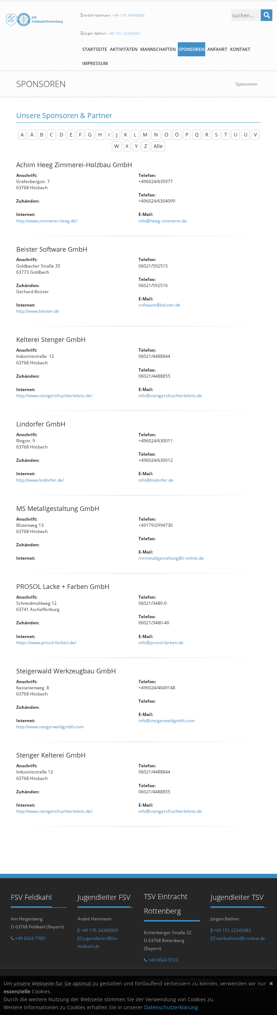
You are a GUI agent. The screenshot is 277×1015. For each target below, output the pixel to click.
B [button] (41, 134)
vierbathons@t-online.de (240, 938)
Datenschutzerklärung (171, 1007)
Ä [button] (32, 134)
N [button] (156, 134)
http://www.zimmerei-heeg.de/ (46, 221)
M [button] (145, 134)
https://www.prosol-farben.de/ (46, 642)
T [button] (225, 134)
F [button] (80, 134)
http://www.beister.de (37, 311)
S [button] (216, 134)
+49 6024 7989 (29, 938)
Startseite (94, 49)
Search (266, 15)
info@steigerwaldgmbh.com (166, 720)
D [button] (61, 134)
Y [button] (136, 146)
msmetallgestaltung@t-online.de (171, 558)
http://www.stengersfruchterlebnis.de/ (54, 395)
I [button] (109, 134)
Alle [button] (158, 146)
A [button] (22, 134)
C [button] (51, 134)
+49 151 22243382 (124, 33)
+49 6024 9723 (162, 960)
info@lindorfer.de (155, 480)
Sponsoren (192, 49)
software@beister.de (159, 305)
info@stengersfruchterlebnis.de (170, 395)
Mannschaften (158, 49)
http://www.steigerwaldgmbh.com (50, 727)
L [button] (135, 134)
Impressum (95, 63)
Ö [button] (177, 134)
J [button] (117, 134)
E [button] (71, 134)
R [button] (206, 134)
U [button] (235, 134)
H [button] (100, 134)
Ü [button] (245, 134)
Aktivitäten (123, 49)
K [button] (125, 134)
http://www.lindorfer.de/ (40, 480)
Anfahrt (217, 49)
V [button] (255, 134)
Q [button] (197, 134)
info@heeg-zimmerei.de (162, 221)
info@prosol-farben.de (161, 642)
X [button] (127, 146)
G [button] (90, 134)
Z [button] (145, 146)
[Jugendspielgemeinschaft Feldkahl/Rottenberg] (34, 21)
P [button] (186, 134)
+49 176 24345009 (128, 15)
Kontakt (240, 49)
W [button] (116, 146)
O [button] (166, 134)
